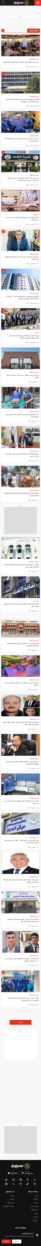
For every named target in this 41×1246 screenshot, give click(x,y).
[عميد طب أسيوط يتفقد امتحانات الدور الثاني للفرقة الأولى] (20, 45)
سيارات (36, 1217)
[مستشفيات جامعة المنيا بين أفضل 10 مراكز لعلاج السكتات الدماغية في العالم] (20, 863)
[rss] (13, 1184)
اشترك (6, 1241)
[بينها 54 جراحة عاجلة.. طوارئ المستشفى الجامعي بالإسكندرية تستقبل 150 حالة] (20, 902)
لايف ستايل (34, 1206)
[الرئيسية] (21, 3)
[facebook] (34, 1179)
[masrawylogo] (20, 1166)
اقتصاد (37, 333)
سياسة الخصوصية (8, 1206)
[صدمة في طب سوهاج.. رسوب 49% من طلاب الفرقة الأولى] (20, 358)
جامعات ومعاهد (34, 175)
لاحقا (16, 1241)
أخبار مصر (36, 601)
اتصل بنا (11, 1199)
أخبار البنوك (34, 1209)
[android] (27, 1173)
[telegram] (34, 1184)
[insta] (20, 1179)
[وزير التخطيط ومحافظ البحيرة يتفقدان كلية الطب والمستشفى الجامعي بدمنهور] (20, 319)
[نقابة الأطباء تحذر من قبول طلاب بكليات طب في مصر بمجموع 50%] (20, 201)
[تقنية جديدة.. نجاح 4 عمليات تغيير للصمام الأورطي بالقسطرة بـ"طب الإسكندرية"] (20, 981)
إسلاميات (35, 1220)
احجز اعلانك (10, 1202)
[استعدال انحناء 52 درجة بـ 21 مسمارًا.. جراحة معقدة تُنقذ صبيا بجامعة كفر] (20, 122)
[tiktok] (27, 1184)
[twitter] (27, 1179)
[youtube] (13, 1179)
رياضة (36, 1202)
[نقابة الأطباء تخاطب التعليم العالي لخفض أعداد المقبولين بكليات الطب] (20, 587)
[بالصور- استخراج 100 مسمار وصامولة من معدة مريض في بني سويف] (20, 784)
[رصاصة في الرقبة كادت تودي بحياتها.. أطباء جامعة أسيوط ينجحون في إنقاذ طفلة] (20, 705)
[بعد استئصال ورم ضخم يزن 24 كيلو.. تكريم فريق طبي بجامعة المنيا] (20, 398)
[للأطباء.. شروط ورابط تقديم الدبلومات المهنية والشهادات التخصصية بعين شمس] (20, 548)
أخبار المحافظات (34, 59)
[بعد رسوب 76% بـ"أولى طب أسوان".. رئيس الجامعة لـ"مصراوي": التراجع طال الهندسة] (20, 161)
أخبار (36, 1195)
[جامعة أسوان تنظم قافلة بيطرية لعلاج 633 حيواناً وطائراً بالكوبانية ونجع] (20, 476)
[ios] (13, 1173)
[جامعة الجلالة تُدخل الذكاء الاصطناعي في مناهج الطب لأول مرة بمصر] (20, 437)
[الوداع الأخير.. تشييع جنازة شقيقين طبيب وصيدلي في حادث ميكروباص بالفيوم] (20, 942)
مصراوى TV (35, 214)
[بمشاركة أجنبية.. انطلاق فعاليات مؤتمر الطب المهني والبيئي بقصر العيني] (20, 745)
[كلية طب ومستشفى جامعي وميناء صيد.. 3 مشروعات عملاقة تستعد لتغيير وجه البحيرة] (20, 279)
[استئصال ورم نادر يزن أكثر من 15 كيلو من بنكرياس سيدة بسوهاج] (20, 666)
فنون (36, 1213)
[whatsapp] (6, 1179)
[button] (37, 2)
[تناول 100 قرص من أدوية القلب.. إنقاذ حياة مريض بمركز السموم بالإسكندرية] (20, 824)
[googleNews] (6, 1184)
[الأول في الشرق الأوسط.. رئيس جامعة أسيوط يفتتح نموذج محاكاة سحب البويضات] (20, 82)
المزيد (20, 1022)
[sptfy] (20, 1184)
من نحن (12, 1195)
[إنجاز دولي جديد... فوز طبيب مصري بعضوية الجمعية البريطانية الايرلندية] (20, 627)
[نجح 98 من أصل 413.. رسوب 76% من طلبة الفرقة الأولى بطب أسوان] (20, 240)
